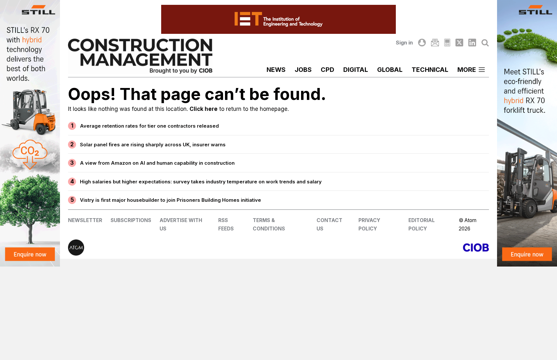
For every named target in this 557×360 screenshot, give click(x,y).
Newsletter (85, 220)
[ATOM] (173, 247)
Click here (204, 109)
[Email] (435, 42)
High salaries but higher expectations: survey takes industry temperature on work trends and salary (201, 182)
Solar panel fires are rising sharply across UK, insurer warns (153, 144)
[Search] (485, 42)
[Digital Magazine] (447, 42)
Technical (430, 69)
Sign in (404, 42)
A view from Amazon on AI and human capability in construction (157, 163)
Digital (355, 69)
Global (390, 69)
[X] (459, 42)
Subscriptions (131, 220)
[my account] (422, 42)
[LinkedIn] (472, 42)
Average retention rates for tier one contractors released (149, 126)
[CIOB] (383, 247)
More (466, 69)
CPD (327, 69)
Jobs (303, 69)
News (276, 69)
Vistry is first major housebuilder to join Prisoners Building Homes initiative (170, 200)
